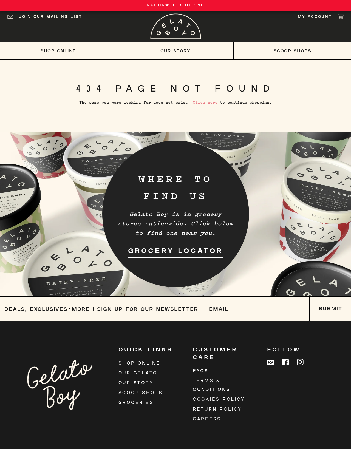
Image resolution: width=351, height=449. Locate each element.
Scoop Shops (293, 50)
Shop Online (58, 50)
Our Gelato (138, 372)
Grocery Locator (175, 250)
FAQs (201, 370)
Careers (207, 418)
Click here (205, 102)
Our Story (175, 50)
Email (218, 309)
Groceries (136, 402)
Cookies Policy (219, 399)
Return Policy (217, 408)
